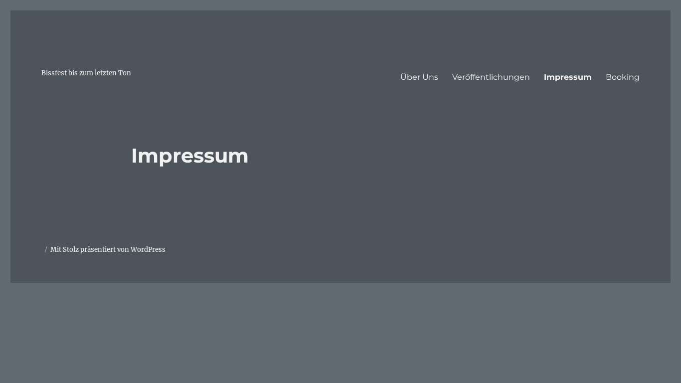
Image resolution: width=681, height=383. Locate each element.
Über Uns (419, 77)
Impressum (568, 77)
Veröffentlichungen (491, 77)
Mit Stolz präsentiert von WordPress (108, 249)
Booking (623, 77)
